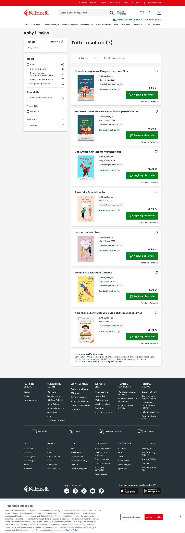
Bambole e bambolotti (99, 468)
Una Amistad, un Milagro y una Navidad (98, 151)
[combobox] (86, 12)
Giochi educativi (102, 459)
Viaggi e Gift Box (149, 459)
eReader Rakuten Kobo (149, 468)
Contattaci (99, 408)
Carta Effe (51, 392)
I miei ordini (100, 396)
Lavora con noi (30, 400)
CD (48, 448)
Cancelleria (123, 460)
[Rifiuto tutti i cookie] (180, 516)
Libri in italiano (30, 448)
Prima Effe (75, 409)
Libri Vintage (29, 460)
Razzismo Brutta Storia (149, 417)
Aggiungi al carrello (144, 94)
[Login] (159, 12)
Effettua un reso (101, 400)
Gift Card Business (79, 397)
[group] (126, 19)
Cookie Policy (72, 530)
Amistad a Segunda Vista (90, 192)
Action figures (101, 474)
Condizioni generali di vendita (127, 393)
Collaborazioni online (80, 405)
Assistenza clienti (154, 3)
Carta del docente (55, 408)
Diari (120, 452)
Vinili (49, 460)
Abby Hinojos (107, 76)
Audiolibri (28, 468)
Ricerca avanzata (121, 12)
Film (73, 448)
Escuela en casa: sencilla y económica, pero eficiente (106, 111)
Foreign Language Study (41, 79)
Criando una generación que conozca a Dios (101, 71)
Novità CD (51, 452)
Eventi (125, 3)
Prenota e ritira (53, 396)
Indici (49, 416)
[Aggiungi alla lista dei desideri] (156, 71)
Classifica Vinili (54, 468)
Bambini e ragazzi (79, 468)
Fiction (33, 64)
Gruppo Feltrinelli (149, 392)
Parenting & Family (39, 69)
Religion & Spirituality (40, 84)
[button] (111, 13)
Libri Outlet (28, 452)
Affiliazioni (75, 393)
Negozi (103, 3)
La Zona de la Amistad (88, 232)
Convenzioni (136, 3)
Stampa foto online (55, 420)
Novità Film (76, 452)
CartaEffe (83, 3)
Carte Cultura (53, 404)
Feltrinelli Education (150, 412)
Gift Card (94, 3)
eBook (26, 464)
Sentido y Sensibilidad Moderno (93, 272)
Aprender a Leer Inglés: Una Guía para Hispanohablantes (108, 313)
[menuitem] (27, 25)
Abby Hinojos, (104, 80)
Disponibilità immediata (41, 98)
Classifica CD (53, 456)
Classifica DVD (77, 456)
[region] (92, 517)
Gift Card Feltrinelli (55, 400)
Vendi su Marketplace (80, 401)
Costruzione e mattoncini (101, 453)
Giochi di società (102, 463)
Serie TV (74, 464)
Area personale (101, 392)
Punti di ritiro (115, 3)
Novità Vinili (52, 464)
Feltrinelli (34, 125)
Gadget (145, 463)
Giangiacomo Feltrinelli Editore (149, 397)
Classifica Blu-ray (79, 460)
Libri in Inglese (30, 456)
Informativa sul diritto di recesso (127, 399)
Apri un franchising (79, 389)
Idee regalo (147, 448)
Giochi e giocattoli (103, 448)
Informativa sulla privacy (126, 406)
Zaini (120, 456)
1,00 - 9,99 (34, 111)
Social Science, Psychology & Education (41, 74)
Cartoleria (122, 448)
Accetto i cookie (153, 517)
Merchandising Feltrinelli (148, 453)
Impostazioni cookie (131, 517)
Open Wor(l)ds (124, 464)
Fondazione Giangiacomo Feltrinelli (148, 405)
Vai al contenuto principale (35, 3)
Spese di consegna (103, 412)
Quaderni (122, 468)
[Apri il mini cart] (150, 12)
